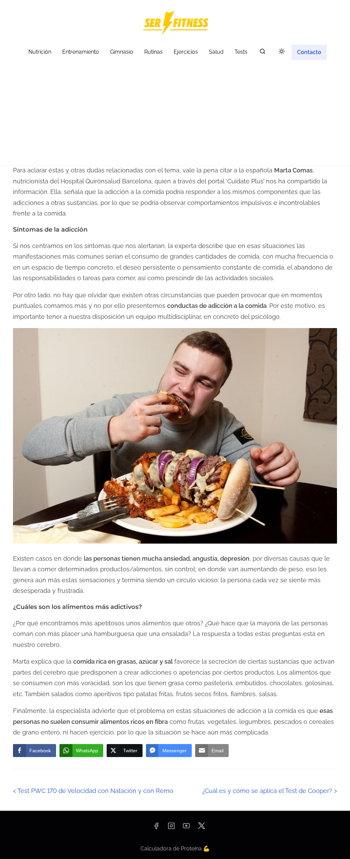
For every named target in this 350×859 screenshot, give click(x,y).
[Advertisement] (175, 114)
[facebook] (156, 828)
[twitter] (201, 828)
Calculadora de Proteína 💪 (175, 848)
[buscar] (262, 53)
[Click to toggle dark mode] (281, 52)
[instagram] (171, 828)
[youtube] (186, 828)
